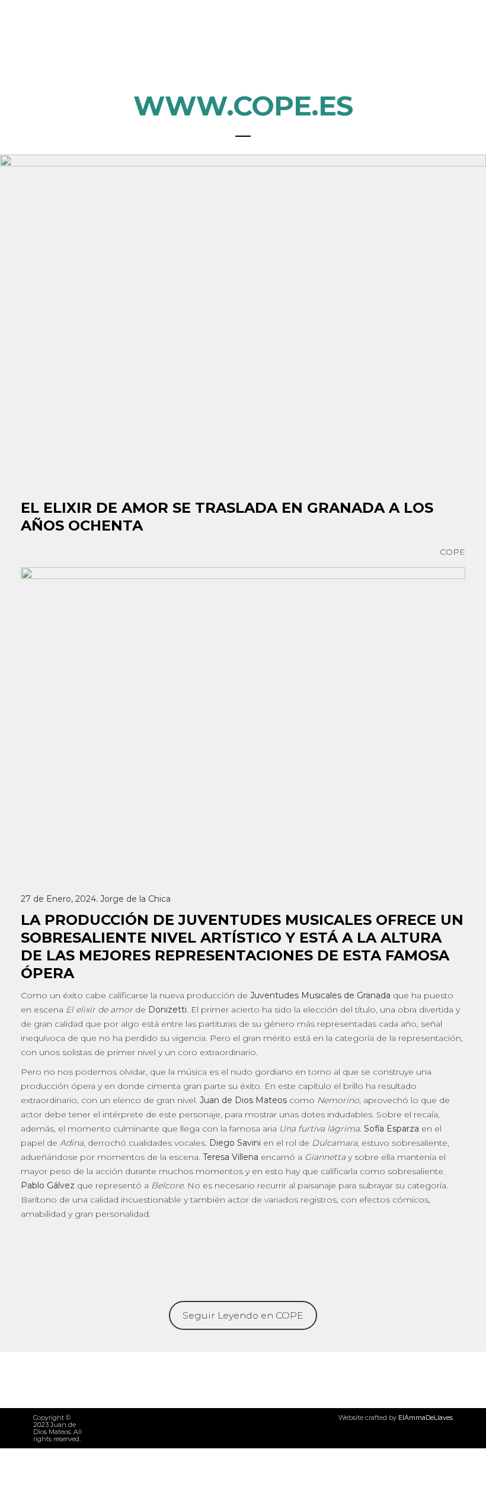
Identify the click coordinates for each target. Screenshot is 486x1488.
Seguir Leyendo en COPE (243, 1315)
